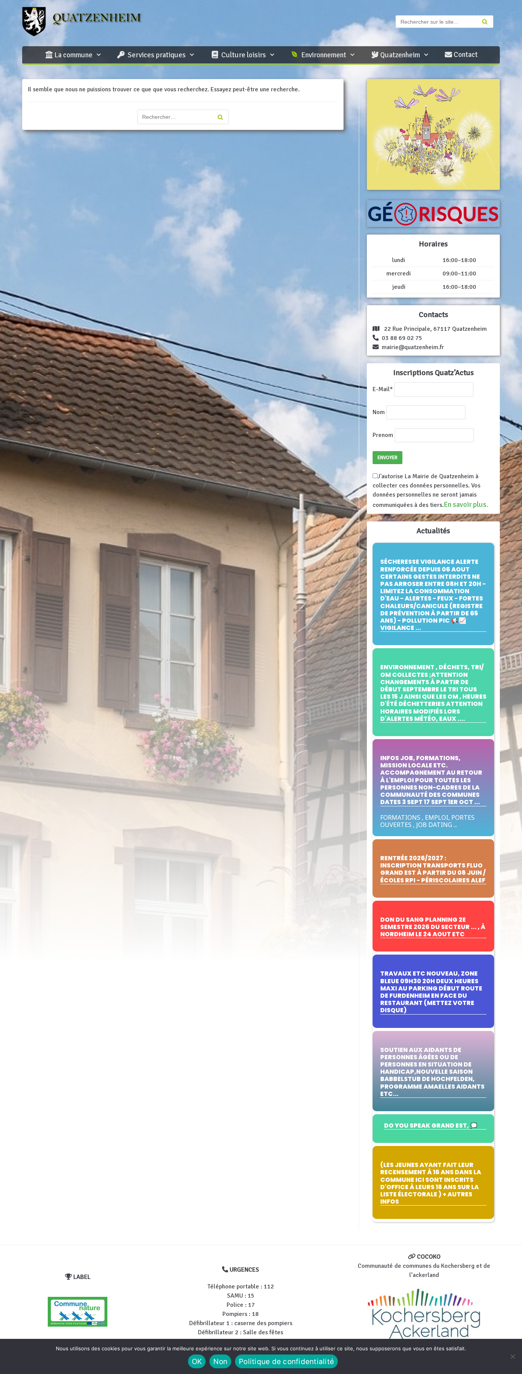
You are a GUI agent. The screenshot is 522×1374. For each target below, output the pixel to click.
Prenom (383, 435)
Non (220, 1361)
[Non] (512, 1356)
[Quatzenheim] (89, 21)
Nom (379, 412)
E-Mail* (383, 389)
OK (197, 1361)
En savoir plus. (466, 504)
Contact (465, 54)
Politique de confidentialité (286, 1361)
